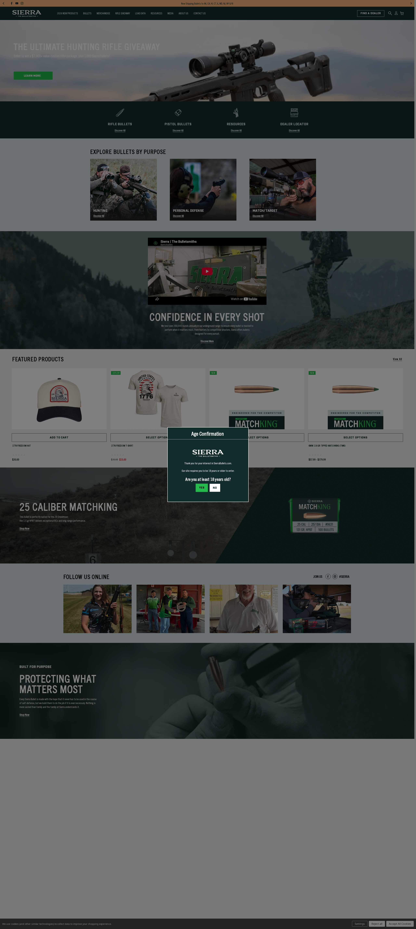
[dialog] (208, 464)
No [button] (215, 487)
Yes (202, 487)
